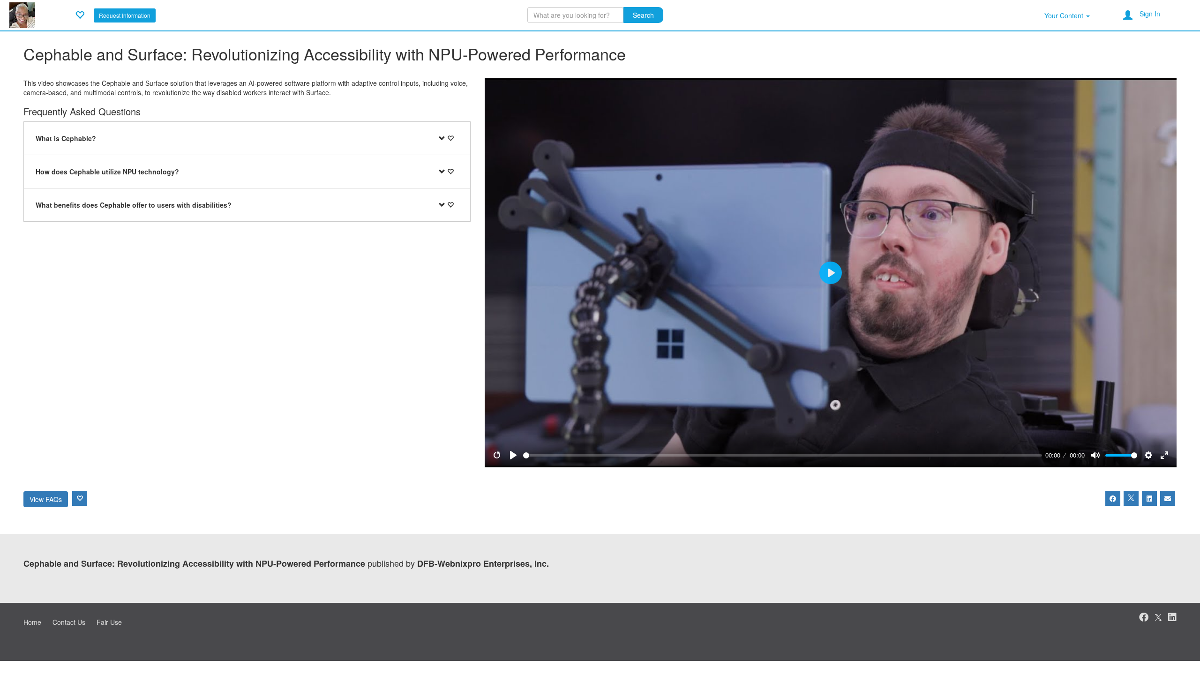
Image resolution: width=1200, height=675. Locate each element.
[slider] (782, 455)
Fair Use (109, 622)
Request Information (124, 15)
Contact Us (68, 622)
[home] (22, 14)
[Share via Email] (1167, 498)
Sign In (1150, 13)
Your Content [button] (1064, 15)
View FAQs (46, 499)
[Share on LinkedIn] (1149, 498)
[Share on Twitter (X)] (1131, 498)
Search (643, 15)
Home (32, 622)
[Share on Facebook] (1113, 498)
